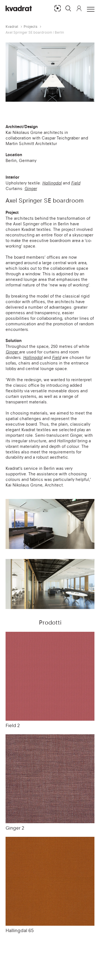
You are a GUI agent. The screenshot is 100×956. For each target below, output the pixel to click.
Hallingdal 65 (20, 930)
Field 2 (13, 725)
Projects (31, 26)
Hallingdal (32, 357)
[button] (68, 8)
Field (56, 357)
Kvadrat (12, 26)
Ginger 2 (15, 828)
